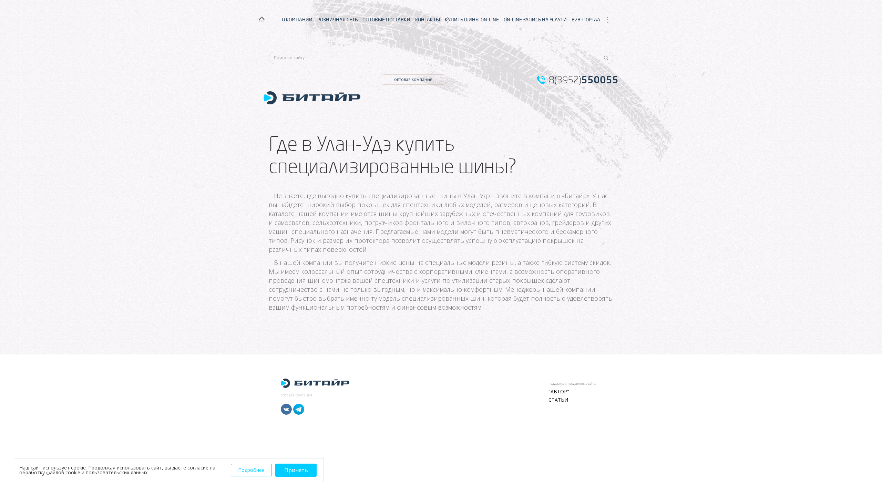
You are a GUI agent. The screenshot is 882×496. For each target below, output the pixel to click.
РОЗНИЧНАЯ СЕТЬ (337, 20)
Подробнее (251, 470)
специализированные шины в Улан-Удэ (429, 196)
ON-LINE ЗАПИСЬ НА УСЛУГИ (535, 20)
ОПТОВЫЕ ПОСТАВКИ (386, 20)
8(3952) (583, 80)
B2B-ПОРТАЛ (586, 20)
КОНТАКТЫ (427, 20)
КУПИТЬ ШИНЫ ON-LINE (472, 20)
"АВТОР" (558, 391)
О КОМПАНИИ (297, 20)
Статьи (558, 399)
